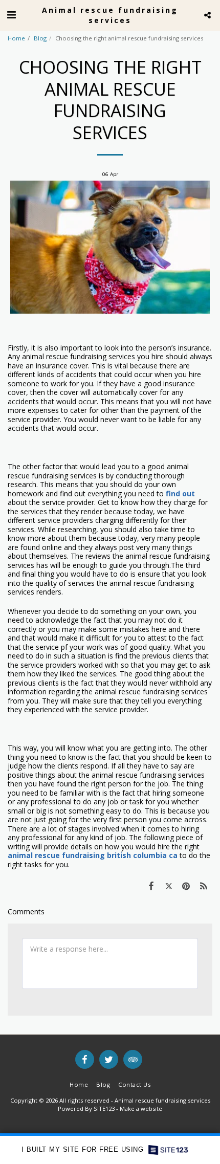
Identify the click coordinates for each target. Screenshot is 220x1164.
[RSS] (203, 886)
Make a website (141, 1108)
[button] (11, 14)
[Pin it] (186, 886)
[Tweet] (168, 886)
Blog (40, 38)
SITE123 (104, 1108)
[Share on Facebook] (151, 886)
